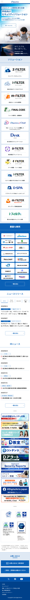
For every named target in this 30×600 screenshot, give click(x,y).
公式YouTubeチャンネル (21, 578)
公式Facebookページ (15, 578)
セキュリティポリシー (7, 592)
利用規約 (4, 594)
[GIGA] (15, 24)
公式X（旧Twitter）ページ (8, 578)
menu (2, 1)
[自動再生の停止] (27, 41)
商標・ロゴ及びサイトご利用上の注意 (11, 588)
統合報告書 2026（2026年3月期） (12, 398)
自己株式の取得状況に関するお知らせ (13, 368)
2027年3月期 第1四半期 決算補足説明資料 (15, 388)
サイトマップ (5, 586)
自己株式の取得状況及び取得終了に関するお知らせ (15, 357)
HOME (3, 584)
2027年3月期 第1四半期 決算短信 (12, 378)
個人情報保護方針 (6, 590)
